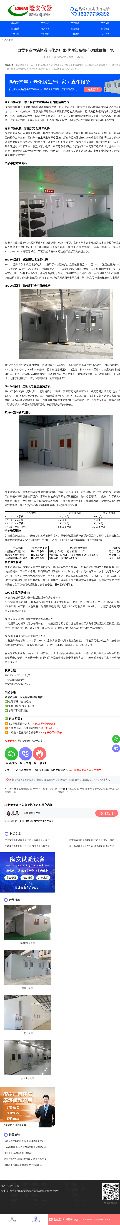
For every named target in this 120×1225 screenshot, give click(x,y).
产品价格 (75, 23)
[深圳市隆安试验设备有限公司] (30, 10)
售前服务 (75, 28)
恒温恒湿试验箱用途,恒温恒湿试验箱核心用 (25, 1141)
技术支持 (15, 34)
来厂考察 (105, 34)
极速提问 (106, 813)
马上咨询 (93, 89)
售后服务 (105, 28)
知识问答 (45, 28)
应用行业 (15, 28)
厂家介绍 (75, 34)
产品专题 (105, 23)
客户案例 (45, 34)
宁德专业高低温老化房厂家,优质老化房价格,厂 (27, 840)
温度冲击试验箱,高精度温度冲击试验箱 (23, 1165)
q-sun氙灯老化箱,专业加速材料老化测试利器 (25, 1147)
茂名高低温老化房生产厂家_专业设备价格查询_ (28, 846)
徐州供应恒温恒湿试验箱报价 (18, 1153)
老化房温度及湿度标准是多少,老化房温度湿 (25, 1159)
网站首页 (15, 23)
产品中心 (45, 23)
